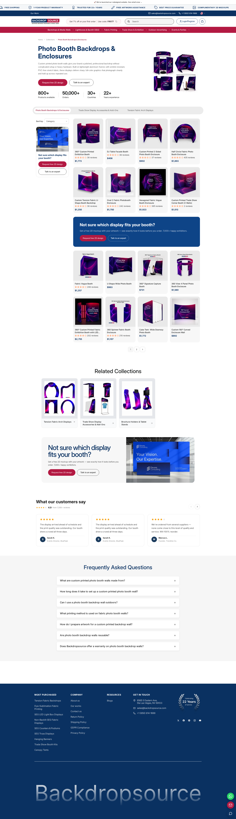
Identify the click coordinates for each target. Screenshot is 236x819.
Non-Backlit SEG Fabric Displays (46, 721)
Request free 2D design (52, 82)
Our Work (35, 13)
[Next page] (142, 349)
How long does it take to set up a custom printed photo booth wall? (118, 591)
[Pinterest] (189, 720)
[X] (178, 720)
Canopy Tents (41, 750)
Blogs (110, 700)
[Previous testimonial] (191, 506)
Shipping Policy (78, 722)
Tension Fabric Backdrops (47, 700)
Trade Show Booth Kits (45, 744)
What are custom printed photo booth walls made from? (118, 580)
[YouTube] (200, 720)
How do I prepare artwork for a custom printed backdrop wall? (118, 624)
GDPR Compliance (80, 727)
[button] (81, 157)
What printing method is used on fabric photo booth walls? (118, 613)
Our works (76, 706)
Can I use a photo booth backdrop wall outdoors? (118, 602)
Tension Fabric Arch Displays (140, 110)
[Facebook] (183, 720)
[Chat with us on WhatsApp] (230, 796)
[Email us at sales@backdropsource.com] (230, 805)
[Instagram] (194, 720)
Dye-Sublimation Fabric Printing (46, 707)
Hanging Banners (43, 739)
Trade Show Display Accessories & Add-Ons (98, 110)
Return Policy (77, 716)
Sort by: (39, 121)
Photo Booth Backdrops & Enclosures (52, 110)
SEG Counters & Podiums (47, 728)
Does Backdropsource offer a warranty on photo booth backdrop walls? (118, 646)
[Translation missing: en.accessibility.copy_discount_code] (116, 21)
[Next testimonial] (197, 506)
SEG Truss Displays (44, 733)
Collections (50, 40)
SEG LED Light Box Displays (48, 714)
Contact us (76, 711)
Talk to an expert (81, 82)
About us (75, 700)
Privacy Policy (78, 733)
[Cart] (202, 21)
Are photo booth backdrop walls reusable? (118, 635)
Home (40, 40)
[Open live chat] (230, 813)
